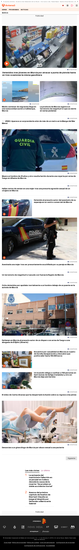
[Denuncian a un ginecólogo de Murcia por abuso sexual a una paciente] (39, 422)
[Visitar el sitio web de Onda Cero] (56, 527)
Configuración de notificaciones (34, 545)
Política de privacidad (19, 542)
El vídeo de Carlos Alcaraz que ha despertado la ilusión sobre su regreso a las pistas (39, 395)
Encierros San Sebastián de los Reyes (28, 1)
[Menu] (76, 5)
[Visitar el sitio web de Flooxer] (45, 531)
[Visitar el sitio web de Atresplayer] (35, 531)
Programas (14, 10)
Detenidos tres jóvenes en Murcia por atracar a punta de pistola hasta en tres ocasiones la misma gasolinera (39, 73)
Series (4, 10)
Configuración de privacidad (65, 542)
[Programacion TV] (67, 5)
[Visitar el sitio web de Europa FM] (64, 527)
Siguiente (71, 458)
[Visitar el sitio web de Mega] (39, 527)
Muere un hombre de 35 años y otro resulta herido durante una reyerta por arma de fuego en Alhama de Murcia (39, 177)
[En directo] (63, 5)
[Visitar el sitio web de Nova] (31, 527)
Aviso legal (7, 542)
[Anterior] (1, 1)
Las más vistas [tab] (32, 470)
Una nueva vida (45, 1)
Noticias (24, 10)
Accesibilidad (50, 545)
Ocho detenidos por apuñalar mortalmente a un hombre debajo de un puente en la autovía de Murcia (38, 286)
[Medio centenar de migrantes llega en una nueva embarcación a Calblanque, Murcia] (20, 91)
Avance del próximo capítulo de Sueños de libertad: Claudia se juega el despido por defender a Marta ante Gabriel (40, 498)
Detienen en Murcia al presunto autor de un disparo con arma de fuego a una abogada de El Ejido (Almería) (36, 341)
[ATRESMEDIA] (39, 521)
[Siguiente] (77, 1)
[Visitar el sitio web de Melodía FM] (72, 527)
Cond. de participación (47, 542)
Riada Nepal (55, 1)
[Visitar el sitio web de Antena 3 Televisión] (6, 527)
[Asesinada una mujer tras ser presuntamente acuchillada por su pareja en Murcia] (39, 239)
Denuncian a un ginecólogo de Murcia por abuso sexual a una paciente (33, 448)
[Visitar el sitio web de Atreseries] (47, 527)
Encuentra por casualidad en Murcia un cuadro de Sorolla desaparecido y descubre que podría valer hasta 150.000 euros (54, 354)
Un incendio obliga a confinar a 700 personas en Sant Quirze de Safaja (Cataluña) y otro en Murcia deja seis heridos (55, 375)
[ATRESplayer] (72, 5)
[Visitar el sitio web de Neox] (23, 527)
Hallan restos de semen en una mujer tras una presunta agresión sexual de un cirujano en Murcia (36, 190)
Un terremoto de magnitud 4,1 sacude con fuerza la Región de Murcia (33, 275)
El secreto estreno (9, 1)
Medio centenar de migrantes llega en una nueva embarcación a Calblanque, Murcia (19, 109)
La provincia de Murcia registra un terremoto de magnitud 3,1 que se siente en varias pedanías (58, 109)
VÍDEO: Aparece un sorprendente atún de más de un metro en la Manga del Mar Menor (38, 122)
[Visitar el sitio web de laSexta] (14, 527)
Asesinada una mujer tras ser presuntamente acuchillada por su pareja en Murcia (38, 264)
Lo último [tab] (45, 470)
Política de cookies (33, 542)
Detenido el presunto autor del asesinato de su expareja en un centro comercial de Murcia (55, 201)
